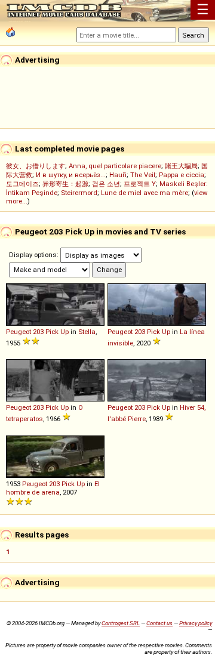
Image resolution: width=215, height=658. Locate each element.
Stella (87, 332)
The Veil (142, 175)
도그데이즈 (22, 184)
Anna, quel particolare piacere (115, 166)
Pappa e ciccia (181, 175)
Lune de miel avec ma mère (144, 193)
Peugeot (18, 332)
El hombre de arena (53, 488)
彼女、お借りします (35, 166)
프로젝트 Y (140, 184)
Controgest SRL (121, 623)
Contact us (159, 623)
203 (38, 332)
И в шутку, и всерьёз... (71, 175)
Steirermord (79, 193)
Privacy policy (195, 623)
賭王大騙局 (181, 166)
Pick (52, 332)
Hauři (118, 175)
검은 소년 (106, 184)
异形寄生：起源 (65, 184)
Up (64, 332)
